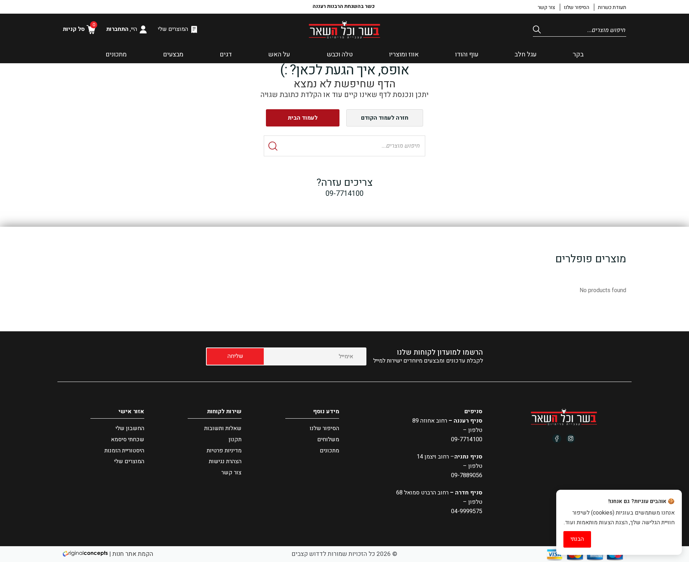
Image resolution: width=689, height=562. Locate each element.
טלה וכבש (340, 54)
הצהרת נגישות (225, 461)
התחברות (117, 29)
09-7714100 (466, 439)
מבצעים (173, 54)
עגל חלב (525, 54)
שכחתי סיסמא (127, 439)
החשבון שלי (130, 428)
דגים (226, 54)
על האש (279, 54)
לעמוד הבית (303, 118)
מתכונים (116, 54)
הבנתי (577, 539)
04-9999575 (466, 511)
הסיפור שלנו (576, 7)
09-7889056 (466, 475)
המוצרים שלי (173, 29)
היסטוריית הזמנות (124, 450)
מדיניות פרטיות (224, 450)
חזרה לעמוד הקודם (384, 118)
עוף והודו (466, 54)
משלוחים (328, 439)
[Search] (538, 29)
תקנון (235, 439)
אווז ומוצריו (404, 54)
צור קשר (546, 7)
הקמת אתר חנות (132, 553)
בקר (578, 54)
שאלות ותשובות (223, 428)
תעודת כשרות (612, 7)
